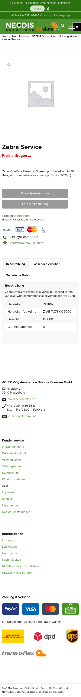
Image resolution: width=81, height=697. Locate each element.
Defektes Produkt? (14, 453)
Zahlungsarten (11, 466)
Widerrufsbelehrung (15, 479)
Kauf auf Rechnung (35, 204)
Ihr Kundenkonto (13, 447)
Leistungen (9, 547)
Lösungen (8, 540)
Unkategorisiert (21, 215)
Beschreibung (15, 264)
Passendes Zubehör (46, 264)
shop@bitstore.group (57, 15)
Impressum (9, 492)
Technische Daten (18, 275)
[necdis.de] (33, 26)
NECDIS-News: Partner (17, 573)
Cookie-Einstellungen (16, 512)
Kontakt (7, 499)
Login (37, 8)
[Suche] (61, 26)
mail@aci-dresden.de (21, 399)
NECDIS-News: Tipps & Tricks (21, 566)
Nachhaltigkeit (11, 560)
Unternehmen (11, 505)
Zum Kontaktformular (22, 416)
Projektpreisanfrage (35, 193)
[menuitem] (16, 3)
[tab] (15, 264)
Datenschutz (10, 473)
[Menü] (70, 26)
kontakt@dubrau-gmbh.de (27, 243)
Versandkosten (12, 460)
